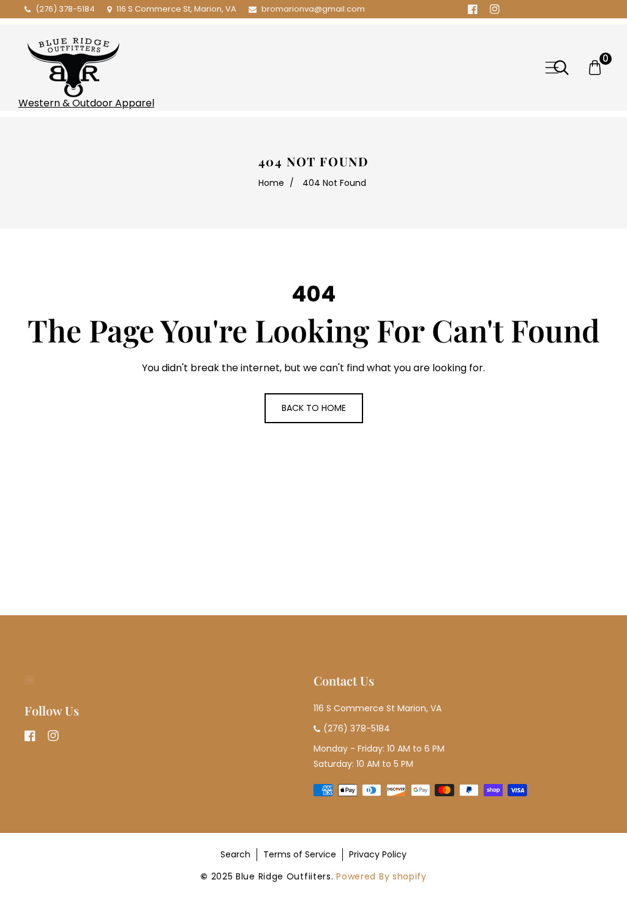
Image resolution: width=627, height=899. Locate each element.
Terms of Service (299, 854)
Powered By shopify (381, 876)
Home (271, 183)
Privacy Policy (378, 854)
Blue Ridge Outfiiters (283, 876)
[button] (552, 67)
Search (235, 854)
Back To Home (314, 408)
